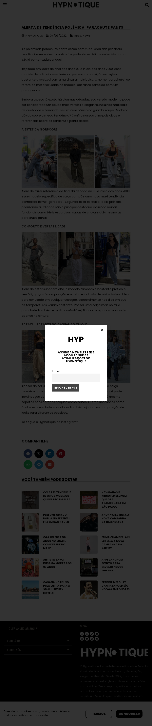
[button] (101, 330)
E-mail (56, 371)
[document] (76, 363)
